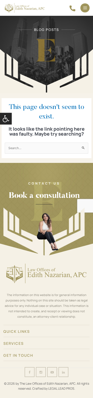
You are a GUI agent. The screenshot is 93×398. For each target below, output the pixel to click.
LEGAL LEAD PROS (61, 388)
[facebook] (72, 8)
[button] (6, 119)
